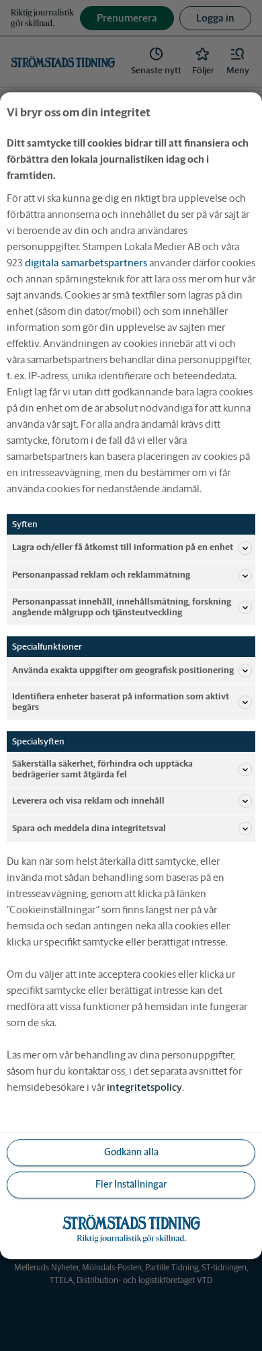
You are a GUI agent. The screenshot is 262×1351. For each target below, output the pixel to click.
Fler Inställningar (131, 1185)
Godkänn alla (131, 1153)
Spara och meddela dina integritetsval (89, 828)
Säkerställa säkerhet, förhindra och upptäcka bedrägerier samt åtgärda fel (102, 769)
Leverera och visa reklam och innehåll (88, 800)
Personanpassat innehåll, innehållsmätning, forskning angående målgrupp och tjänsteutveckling (121, 607)
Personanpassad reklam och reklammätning (101, 575)
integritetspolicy (144, 1087)
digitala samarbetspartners (86, 262)
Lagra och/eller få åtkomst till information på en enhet (122, 547)
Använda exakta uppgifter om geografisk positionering (123, 670)
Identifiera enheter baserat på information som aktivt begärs (120, 702)
